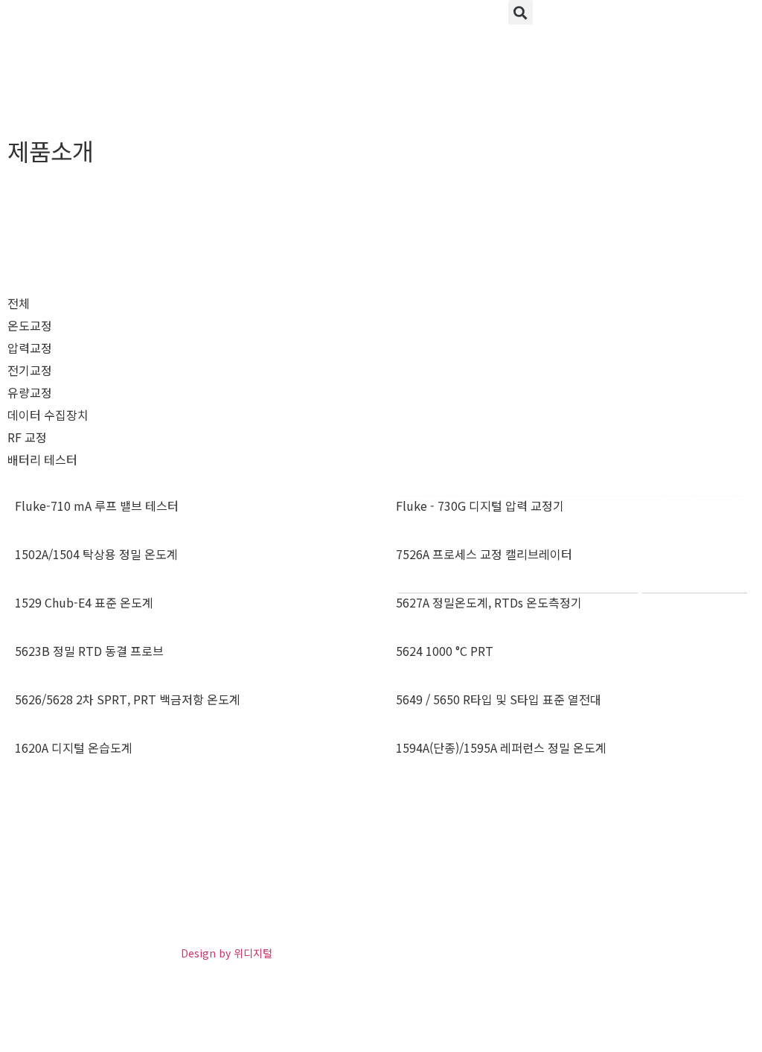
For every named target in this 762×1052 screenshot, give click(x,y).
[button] (520, 12)
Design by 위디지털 (226, 953)
